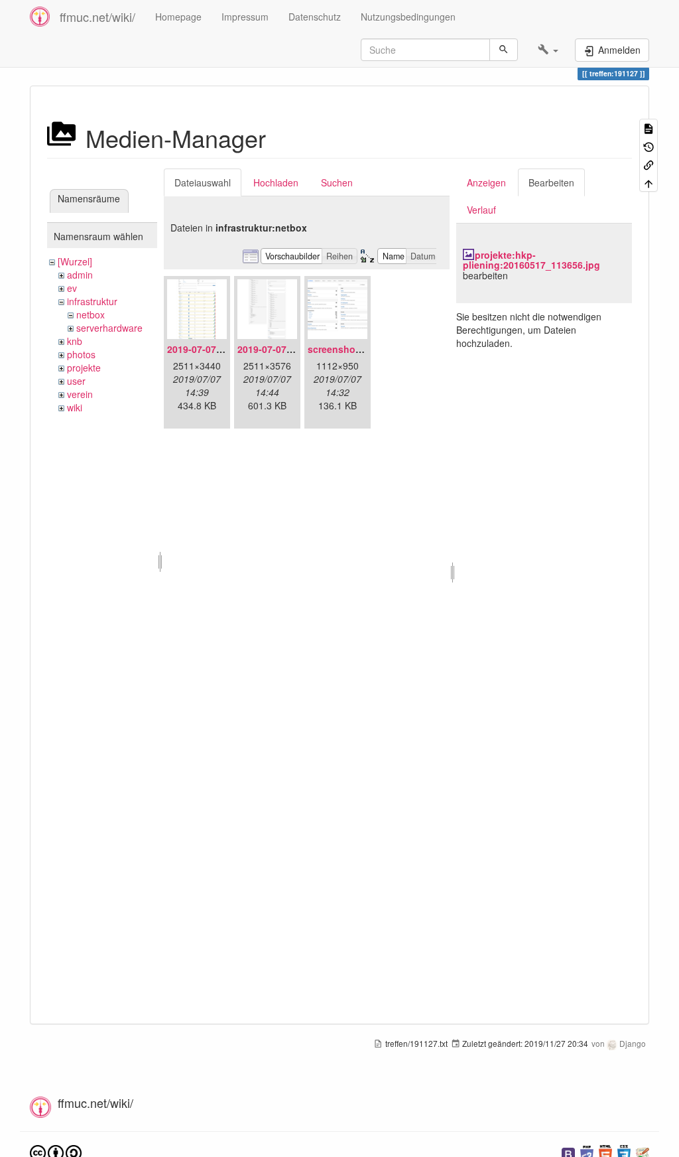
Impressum (245, 16)
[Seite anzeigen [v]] (648, 127)
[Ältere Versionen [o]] (648, 145)
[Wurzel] (75, 261)
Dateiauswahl (202, 182)
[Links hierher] (648, 164)
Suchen (337, 182)
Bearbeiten (551, 182)
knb (74, 341)
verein (80, 394)
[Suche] (503, 49)
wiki (74, 407)
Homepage (178, 16)
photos (81, 354)
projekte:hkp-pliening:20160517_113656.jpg (531, 259)
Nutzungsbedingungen (408, 16)
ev (72, 288)
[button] (548, 49)
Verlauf (481, 209)
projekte (84, 367)
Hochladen (275, 182)
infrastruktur (92, 301)
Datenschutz (314, 16)
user (76, 380)
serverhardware (109, 327)
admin (80, 274)
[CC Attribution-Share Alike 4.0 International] (56, 1151)
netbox (90, 314)
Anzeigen (486, 182)
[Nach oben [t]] (648, 182)
